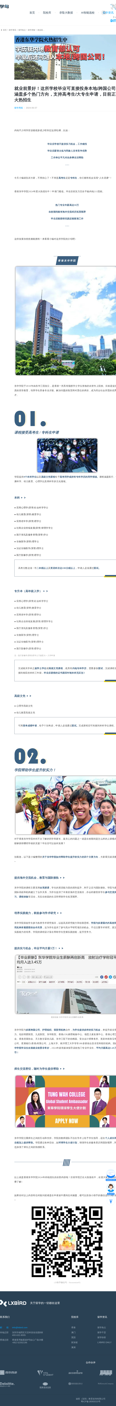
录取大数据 (66, 12)
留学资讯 (12, 30)
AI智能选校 (88, 12)
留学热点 (22, 30)
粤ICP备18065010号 (90, 1401)
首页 (32, 12)
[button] (104, 12)
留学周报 (31, 30)
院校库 (47, 12)
